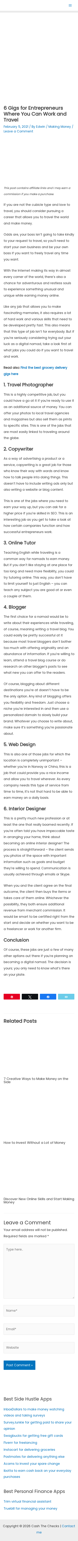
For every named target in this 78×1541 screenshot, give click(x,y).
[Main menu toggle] (70, 5)
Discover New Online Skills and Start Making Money (39, 1200)
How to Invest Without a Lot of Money (34, 1142)
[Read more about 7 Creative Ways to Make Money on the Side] (39, 1051)
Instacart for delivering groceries (29, 1450)
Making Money (59, 127)
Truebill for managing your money (30, 1508)
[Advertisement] (39, 54)
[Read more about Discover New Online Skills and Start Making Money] (39, 1173)
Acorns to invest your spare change (32, 1464)
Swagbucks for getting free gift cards (33, 1436)
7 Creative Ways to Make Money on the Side (36, 1080)
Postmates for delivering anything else (34, 1457)
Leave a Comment (18, 131)
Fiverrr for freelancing (20, 1443)
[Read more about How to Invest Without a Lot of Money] (39, 1114)
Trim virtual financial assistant (27, 1501)
